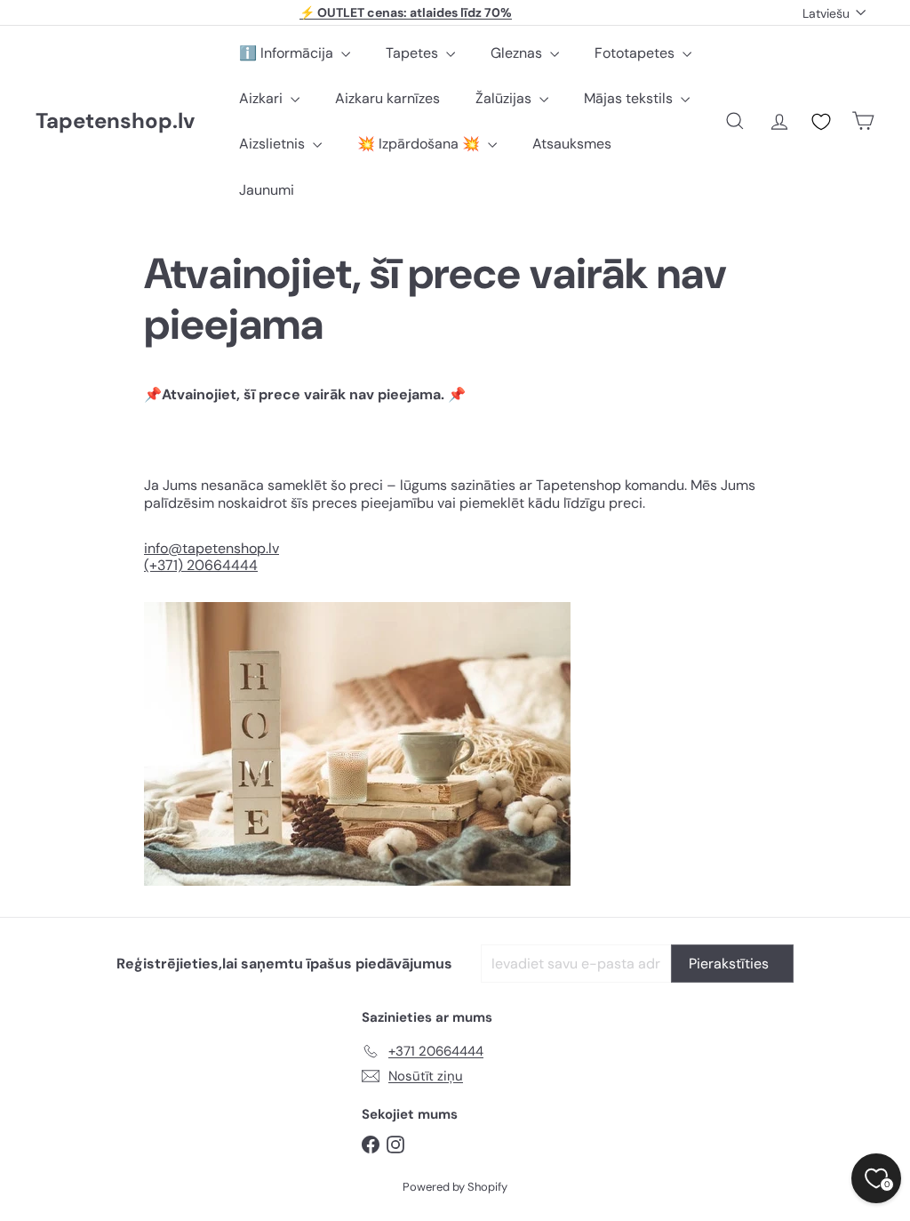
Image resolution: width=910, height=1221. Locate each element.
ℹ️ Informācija (288, 53)
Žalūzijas (505, 98)
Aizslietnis (273, 143)
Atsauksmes (571, 143)
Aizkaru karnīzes (387, 98)
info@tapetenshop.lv (211, 548)
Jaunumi (266, 190)
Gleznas (518, 53)
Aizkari (262, 98)
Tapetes (414, 53)
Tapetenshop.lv (115, 121)
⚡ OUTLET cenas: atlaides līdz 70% (405, 12)
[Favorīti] (821, 122)
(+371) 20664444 (201, 565)
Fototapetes (636, 53)
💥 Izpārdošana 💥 (420, 143)
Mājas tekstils (630, 98)
